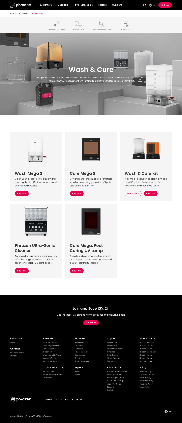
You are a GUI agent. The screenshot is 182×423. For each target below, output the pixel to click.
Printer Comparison (51, 361)
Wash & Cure (38, 14)
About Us (14, 342)
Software (111, 352)
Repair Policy (144, 387)
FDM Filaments (81, 352)
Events (77, 374)
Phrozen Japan (145, 358)
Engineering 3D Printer (52, 355)
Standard (79, 349)
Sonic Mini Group (114, 374)
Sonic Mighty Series (51, 346)
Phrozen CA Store (146, 346)
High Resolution (81, 342)
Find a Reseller (145, 361)
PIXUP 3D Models (83, 5)
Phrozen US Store (146, 342)
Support (117, 5)
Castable (79, 346)
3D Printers (24, 14)
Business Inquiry (17, 353)
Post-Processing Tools (52, 374)
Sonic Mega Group (115, 381)
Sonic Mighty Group (115, 378)
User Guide (112, 346)
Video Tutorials (113, 358)
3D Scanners (48, 378)
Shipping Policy (146, 384)
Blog (77, 371)
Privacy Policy (145, 371)
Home (13, 14)
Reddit (110, 390)
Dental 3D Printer (49, 358)
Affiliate (13, 356)
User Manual (112, 342)
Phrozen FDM (48, 352)
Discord (110, 387)
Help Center (112, 361)
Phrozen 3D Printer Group (117, 371)
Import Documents (115, 349)
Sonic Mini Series (50, 342)
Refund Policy (145, 378)
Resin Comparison (83, 361)
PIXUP (58, 399)
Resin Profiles (112, 355)
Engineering (80, 355)
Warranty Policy (146, 381)
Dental (77, 358)
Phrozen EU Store (146, 349)
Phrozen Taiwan (146, 355)
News (49, 399)
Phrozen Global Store (148, 352)
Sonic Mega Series (50, 349)
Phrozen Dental (73, 399)
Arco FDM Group (114, 384)
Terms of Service (146, 374)
